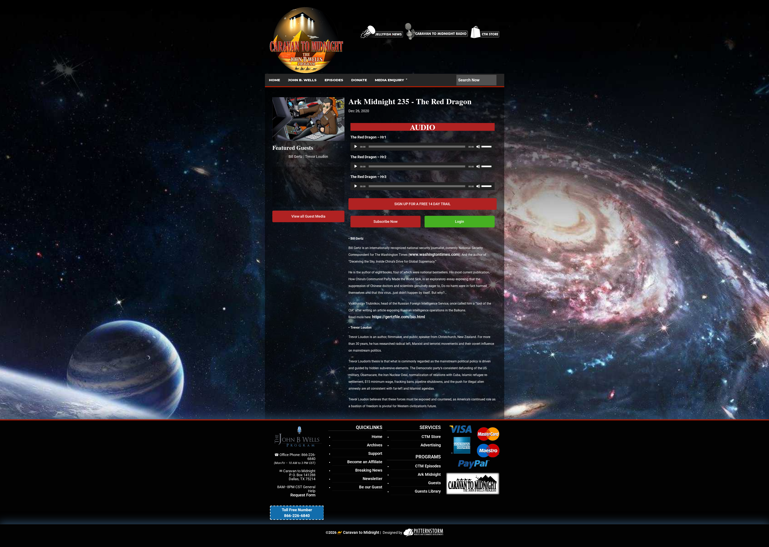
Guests (434, 482)
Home (377, 436)
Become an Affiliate (364, 461)
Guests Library (428, 491)
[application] (422, 147)
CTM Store (431, 436)
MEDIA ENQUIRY (389, 80)
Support (375, 453)
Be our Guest (370, 487)
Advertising (431, 445)
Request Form (302, 495)
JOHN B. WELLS (302, 80)
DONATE (359, 80)
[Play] (356, 147)
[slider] (487, 146)
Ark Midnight (429, 474)
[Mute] (478, 147)
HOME (274, 80)
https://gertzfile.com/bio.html (398, 316)
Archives (374, 445)
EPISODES (334, 80)
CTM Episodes (428, 466)
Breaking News (368, 470)
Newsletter (372, 478)
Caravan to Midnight (361, 532)
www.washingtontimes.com (434, 254)
